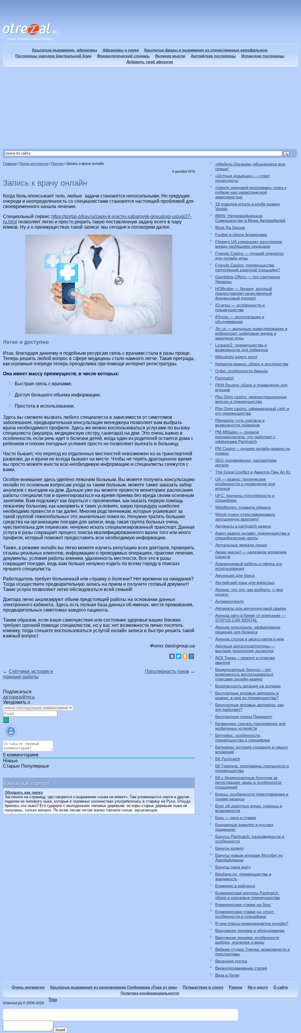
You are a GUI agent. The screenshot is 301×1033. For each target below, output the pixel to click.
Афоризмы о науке (121, 50)
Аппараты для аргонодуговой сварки (250, 608)
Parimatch (224, 378)
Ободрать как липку (24, 792)
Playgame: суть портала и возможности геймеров (240, 422)
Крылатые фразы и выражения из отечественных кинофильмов (205, 50)
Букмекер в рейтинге (235, 885)
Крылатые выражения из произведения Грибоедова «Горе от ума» (113, 987)
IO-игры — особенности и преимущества (240, 307)
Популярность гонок (167, 671)
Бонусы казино (229, 848)
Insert (60, 1030)
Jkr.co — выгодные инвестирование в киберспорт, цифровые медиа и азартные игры (251, 333)
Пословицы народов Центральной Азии (53, 56)
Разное (235, 987)
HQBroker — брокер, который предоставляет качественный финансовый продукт (243, 293)
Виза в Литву (227, 975)
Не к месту (258, 987)
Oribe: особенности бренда (241, 371)
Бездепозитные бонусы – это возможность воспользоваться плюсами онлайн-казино (244, 674)
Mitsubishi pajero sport (236, 356)
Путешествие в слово (203, 987)
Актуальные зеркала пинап (241, 545)
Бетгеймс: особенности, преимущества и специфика (242, 737)
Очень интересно (28, 987)
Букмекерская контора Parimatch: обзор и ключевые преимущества (247, 895)
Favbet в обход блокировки (241, 234)
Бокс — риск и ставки (235, 817)
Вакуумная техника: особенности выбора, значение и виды (247, 940)
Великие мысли (170, 56)
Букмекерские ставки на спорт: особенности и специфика (245, 914)
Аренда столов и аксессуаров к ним (249, 639)
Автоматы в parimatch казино (243, 526)
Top (53, 999)
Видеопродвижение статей (241, 968)
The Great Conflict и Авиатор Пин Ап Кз (252, 472)
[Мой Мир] (191, 656)
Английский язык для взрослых (245, 582)
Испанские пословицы (262, 56)
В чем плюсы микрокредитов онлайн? (251, 923)
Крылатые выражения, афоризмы (64, 50)
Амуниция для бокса (235, 575)
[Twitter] (178, 656)
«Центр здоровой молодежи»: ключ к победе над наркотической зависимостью (250, 192)
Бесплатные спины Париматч (243, 716)
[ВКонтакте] (172, 656)
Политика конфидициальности (150, 993)
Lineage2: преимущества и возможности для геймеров (241, 347)
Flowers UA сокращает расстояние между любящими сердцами (248, 244)
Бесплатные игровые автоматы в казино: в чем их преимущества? (247, 695)
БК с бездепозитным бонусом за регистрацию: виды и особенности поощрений (248, 782)
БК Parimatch (227, 758)
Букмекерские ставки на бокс (243, 904)
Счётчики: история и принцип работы (28, 674)
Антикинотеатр (229, 601)
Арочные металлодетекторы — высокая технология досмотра (245, 648)
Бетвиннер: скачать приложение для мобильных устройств (250, 726)
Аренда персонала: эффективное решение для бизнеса (247, 629)
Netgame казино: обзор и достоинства (251, 363)
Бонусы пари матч (232, 867)
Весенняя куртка (231, 961)
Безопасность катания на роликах (248, 686)
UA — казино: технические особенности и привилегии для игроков (245, 484)
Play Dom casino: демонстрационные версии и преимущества (251, 399)
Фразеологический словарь (123, 56)
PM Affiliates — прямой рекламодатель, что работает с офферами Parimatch (245, 437)
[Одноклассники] (185, 656)
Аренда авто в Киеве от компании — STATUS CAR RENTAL (250, 617)
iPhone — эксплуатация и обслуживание (239, 319)
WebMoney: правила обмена (243, 507)
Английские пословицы (213, 56)
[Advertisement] (150, 108)
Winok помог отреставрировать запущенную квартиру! (245, 516)
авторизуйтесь (19, 696)
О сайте (280, 987)
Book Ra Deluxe (230, 227)
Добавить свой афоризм (149, 62)
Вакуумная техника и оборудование (250, 930)
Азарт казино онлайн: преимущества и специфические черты (252, 535)
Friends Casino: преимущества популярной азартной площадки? (247, 267)
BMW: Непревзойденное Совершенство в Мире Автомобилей (250, 218)
